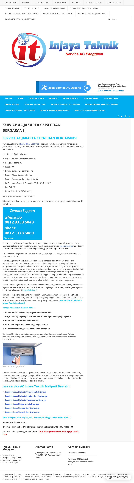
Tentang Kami (11, 3)
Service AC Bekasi (114, 3)
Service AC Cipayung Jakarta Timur (92, 14)
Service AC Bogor (32, 8)
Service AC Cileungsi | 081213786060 (58, 14)
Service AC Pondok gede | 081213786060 (21, 14)
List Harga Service (42, 3)
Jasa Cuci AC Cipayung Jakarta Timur (20, 19)
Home (9, 98)
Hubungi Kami (61, 3)
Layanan (25, 3)
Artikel (20, 98)
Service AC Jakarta (93, 3)
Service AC (76, 3)
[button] (118, 477)
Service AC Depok (12, 8)
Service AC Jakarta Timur (54, 8)
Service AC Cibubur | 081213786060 (84, 8)
